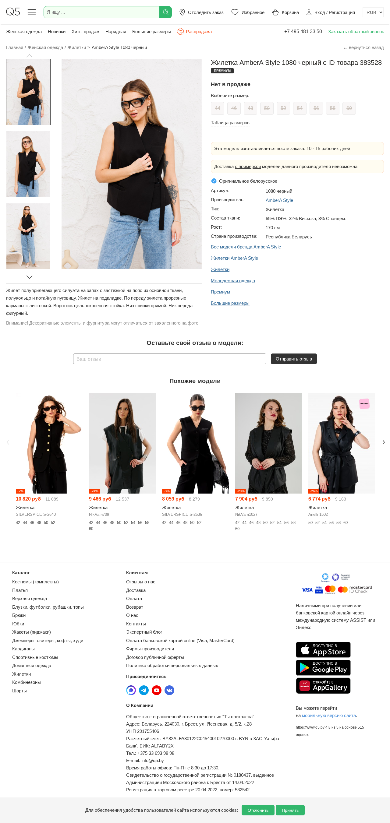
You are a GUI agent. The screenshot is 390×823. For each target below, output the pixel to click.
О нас (132, 615)
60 (349, 108)
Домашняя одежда (31, 665)
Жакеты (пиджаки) (31, 632)
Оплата (134, 598)
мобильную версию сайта (329, 715)
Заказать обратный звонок (356, 31)
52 (283, 108)
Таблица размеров (230, 122)
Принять (290, 810)
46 (234, 108)
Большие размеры (151, 31)
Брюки (19, 615)
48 (250, 108)
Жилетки (21, 674)
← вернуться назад (363, 47)
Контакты (136, 623)
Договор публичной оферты (155, 657)
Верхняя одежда (29, 598)
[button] (29, 56)
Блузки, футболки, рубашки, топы (48, 607)
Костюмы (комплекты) (35, 581)
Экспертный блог (144, 632)
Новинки (57, 31)
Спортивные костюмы (35, 657)
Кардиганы (23, 648)
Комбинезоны (26, 682)
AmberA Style (279, 200)
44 (217, 108)
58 (332, 108)
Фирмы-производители (150, 648)
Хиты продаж (85, 31)
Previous (7, 441)
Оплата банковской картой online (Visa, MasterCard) (180, 640)
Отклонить (258, 810)
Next (383, 441)
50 (267, 108)
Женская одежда (24, 31)
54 (300, 108)
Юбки (18, 623)
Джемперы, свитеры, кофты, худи (47, 640)
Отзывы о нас (140, 581)
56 (316, 108)
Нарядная (115, 31)
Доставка (136, 590)
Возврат (134, 607)
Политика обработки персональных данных (172, 665)
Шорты (19, 690)
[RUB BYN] (373, 12)
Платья (20, 590)
